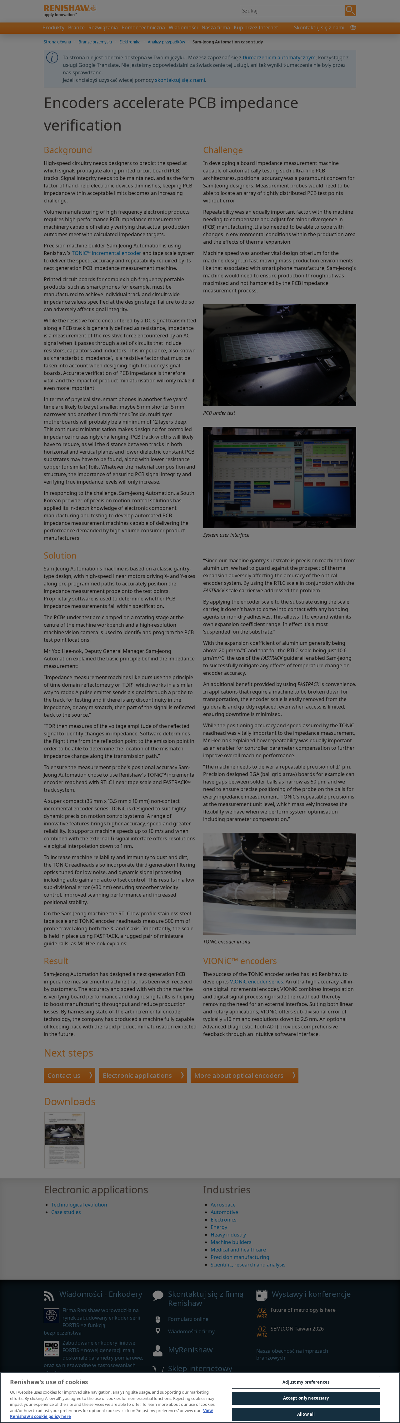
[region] (200, 1397)
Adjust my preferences (305, 1382)
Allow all (306, 1414)
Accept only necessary (306, 1398)
